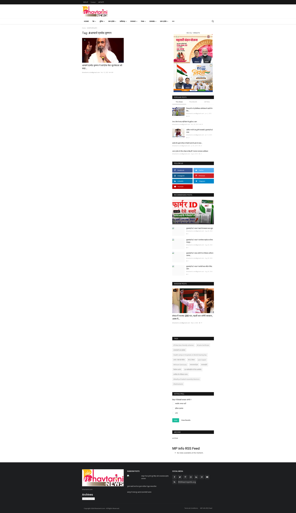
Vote (175, 420)
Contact (93, 2)
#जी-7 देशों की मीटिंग (179, 360)
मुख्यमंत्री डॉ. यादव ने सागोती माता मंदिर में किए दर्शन (199, 267)
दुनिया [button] (101, 21)
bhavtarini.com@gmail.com (91, 72)
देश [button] (93, 21)
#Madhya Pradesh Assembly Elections (186, 379)
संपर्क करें (85, 2)
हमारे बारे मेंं (101, 2)
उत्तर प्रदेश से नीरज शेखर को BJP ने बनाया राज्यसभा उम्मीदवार (190, 151)
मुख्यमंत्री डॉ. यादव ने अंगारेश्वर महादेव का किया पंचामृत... (199, 241)
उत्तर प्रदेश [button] (163, 21)
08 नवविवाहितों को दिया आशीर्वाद (192, 369)
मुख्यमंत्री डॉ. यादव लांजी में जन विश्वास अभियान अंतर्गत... (199, 254)
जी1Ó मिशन (191, 360)
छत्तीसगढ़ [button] (122, 21)
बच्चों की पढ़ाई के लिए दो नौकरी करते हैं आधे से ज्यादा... (187, 143)
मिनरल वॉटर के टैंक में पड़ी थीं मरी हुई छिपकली (191, 296)
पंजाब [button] (143, 21)
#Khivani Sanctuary (180, 365)
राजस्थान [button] (133, 21)
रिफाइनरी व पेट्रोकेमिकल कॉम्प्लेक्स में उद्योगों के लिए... (199, 109)
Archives (87, 494)
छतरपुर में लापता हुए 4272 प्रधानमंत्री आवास (139, 492)
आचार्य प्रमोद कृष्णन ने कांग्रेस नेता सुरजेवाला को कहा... (102, 67)
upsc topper (202, 360)
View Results (185, 420)
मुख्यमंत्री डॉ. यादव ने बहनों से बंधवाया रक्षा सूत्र (199, 228)
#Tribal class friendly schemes (183, 345)
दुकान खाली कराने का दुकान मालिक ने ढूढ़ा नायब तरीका (141, 486)
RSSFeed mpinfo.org (187, 482)
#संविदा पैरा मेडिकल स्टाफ (180, 374)
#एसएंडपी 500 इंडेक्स (179, 350)
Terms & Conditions (191, 508)
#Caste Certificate (203, 345)
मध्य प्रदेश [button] (111, 21)
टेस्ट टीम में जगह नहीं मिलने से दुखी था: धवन (184, 122)
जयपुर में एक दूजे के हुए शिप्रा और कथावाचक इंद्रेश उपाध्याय (154, 477)
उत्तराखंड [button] (152, 21)
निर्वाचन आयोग (177, 369)
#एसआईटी (204, 365)
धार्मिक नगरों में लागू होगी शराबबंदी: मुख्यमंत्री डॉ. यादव (199, 131)
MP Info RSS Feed (206, 508)
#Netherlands (178, 384)
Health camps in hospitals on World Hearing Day (190, 355)
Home (86, 21)
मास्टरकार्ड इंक (194, 365)
